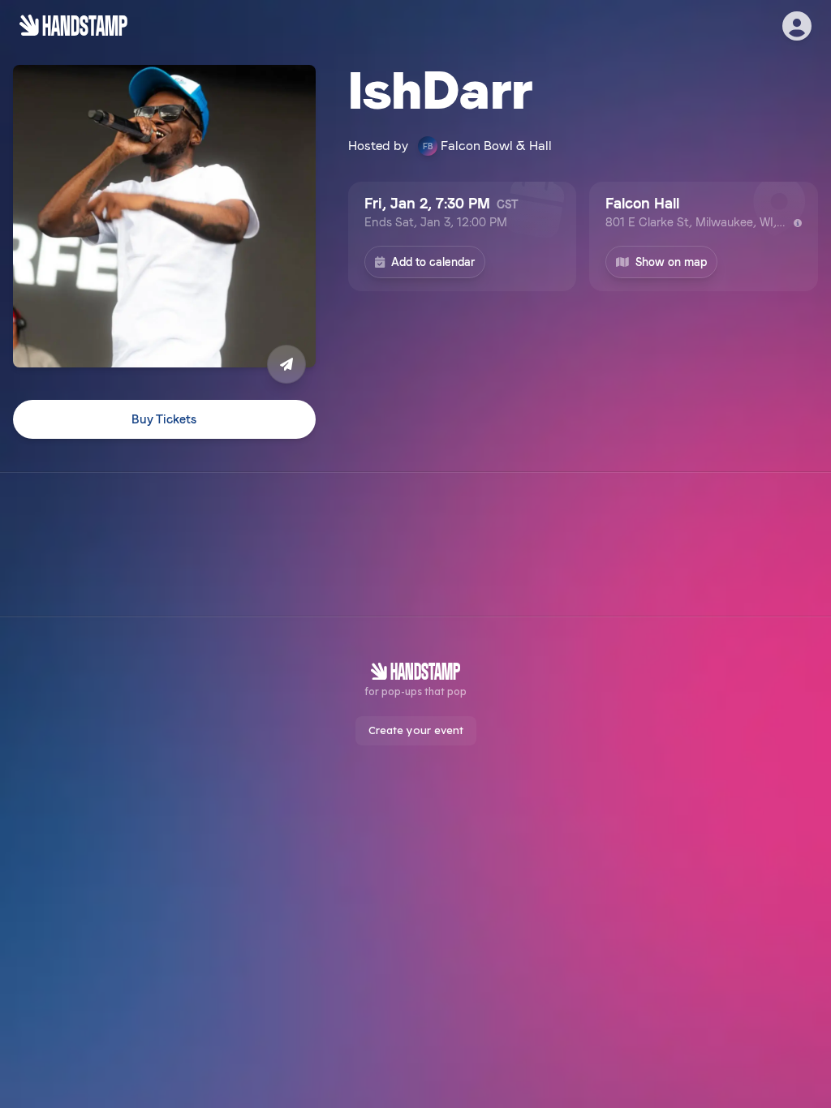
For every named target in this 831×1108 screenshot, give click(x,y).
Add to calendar (433, 262)
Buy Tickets (163, 419)
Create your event (415, 730)
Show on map (671, 262)
